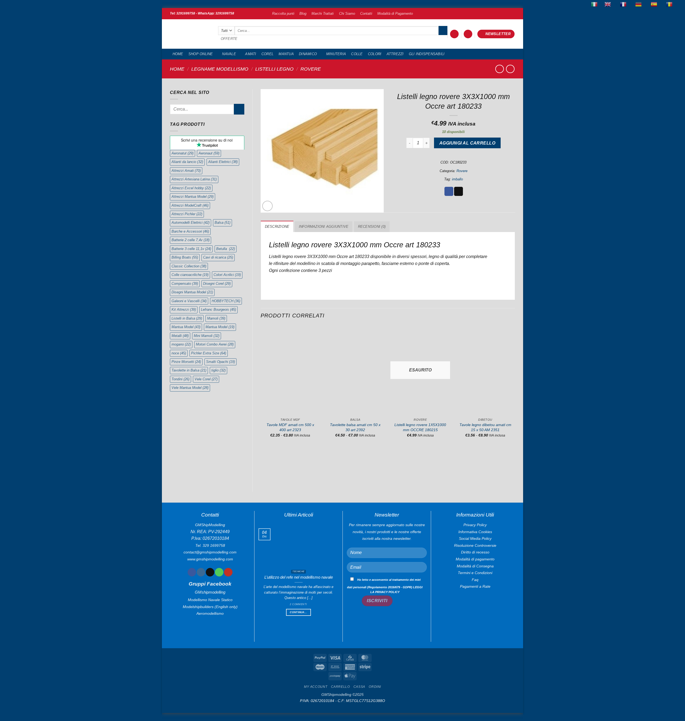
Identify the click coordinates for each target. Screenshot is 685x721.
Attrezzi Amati (186, 171)
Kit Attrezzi (184, 310)
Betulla (225, 249)
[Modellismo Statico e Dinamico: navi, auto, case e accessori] (190, 34)
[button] (454, 34)
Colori (375, 54)
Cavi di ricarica (218, 257)
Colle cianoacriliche (190, 275)
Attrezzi (395, 54)
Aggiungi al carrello (467, 143)
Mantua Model (186, 327)
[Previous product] (510, 69)
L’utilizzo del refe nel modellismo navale (298, 577)
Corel (267, 54)
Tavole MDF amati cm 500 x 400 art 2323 (290, 427)
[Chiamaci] (219, 572)
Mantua (286, 54)
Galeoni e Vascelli (189, 301)
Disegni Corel (217, 284)
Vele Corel (206, 379)
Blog (302, 14)
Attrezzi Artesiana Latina (194, 179)
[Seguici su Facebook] (192, 572)
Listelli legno (274, 69)
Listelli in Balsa (187, 318)
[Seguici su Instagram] (201, 572)
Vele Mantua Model (190, 388)
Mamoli (216, 318)
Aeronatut (182, 153)
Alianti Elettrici (223, 162)
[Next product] (499, 69)
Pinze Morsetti (186, 362)
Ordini (375, 687)
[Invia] (443, 30)
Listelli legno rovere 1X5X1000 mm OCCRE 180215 (420, 427)
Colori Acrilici (227, 275)
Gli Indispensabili (427, 54)
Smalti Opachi (220, 362)
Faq (475, 580)
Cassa (359, 687)
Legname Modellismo (219, 69)
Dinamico (308, 54)
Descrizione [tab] (277, 227)
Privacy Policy (475, 525)
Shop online (200, 54)
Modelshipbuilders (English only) (210, 607)
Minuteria (336, 54)
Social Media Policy (475, 538)
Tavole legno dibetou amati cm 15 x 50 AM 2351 (485, 427)
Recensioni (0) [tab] (372, 227)
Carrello (340, 687)
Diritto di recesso (475, 552)
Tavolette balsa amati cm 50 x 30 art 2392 (355, 427)
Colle (357, 54)
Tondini (180, 379)
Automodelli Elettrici (191, 223)
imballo (457, 179)
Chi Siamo (347, 14)
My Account (315, 687)
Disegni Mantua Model (192, 292)
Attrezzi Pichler (187, 214)
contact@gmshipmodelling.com (210, 552)
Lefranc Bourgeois (218, 310)
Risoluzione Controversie (475, 545)
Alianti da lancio (187, 162)
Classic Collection (189, 266)
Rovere (310, 69)
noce (179, 353)
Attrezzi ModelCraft (190, 205)
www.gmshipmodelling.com (210, 559)
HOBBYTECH (226, 301)
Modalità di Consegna (475, 566)
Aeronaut (209, 153)
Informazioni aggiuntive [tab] (324, 227)
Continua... (298, 612)
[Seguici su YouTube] (228, 572)
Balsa (222, 223)
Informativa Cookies (475, 532)
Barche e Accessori (190, 231)
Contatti (366, 14)
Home (178, 54)
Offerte (229, 39)
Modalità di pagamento (475, 559)
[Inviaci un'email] (210, 572)
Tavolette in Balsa (189, 370)
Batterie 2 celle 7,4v (191, 240)
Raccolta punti (283, 14)
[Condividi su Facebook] (448, 191)
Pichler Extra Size (208, 353)
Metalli (180, 336)
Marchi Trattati (322, 14)
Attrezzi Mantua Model (193, 197)
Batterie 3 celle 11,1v (191, 249)
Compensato (185, 284)
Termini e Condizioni (475, 573)
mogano (181, 344)
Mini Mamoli (206, 336)
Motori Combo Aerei (215, 344)
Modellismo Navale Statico (210, 600)
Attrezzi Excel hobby (191, 188)
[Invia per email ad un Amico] (458, 191)
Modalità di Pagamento (395, 14)
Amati (250, 54)
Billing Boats (185, 257)
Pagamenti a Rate (475, 586)
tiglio (218, 370)
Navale (229, 54)
